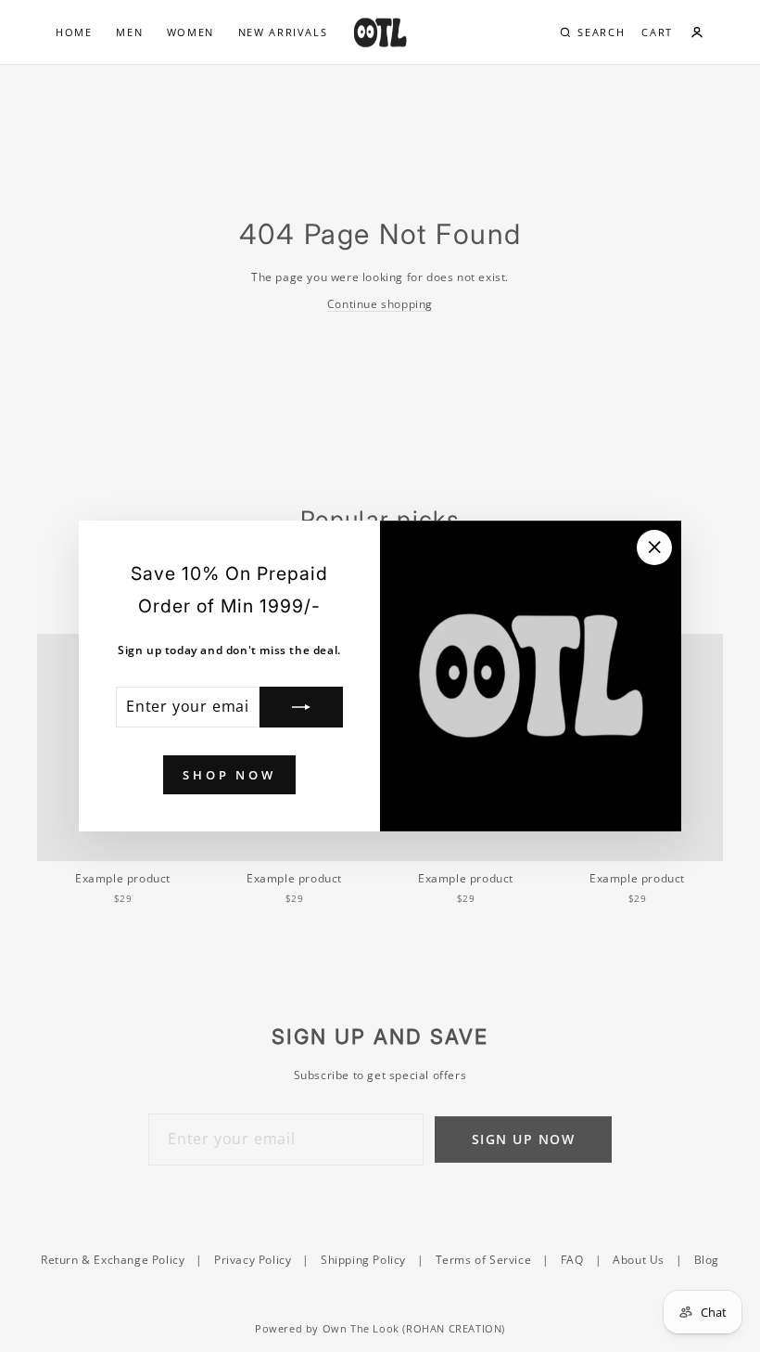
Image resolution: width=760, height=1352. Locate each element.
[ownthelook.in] (380, 32)
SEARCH (601, 32)
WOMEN (190, 32)
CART (657, 32)
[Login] (697, 32)
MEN (129, 32)
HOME (74, 32)
